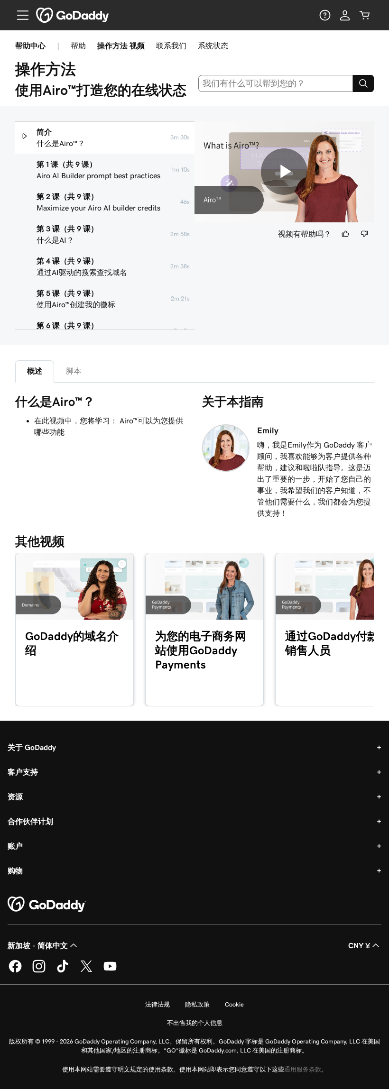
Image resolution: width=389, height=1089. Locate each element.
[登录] (345, 15)
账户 (15, 846)
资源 (15, 796)
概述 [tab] (34, 371)
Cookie (234, 1004)
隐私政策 (197, 1004)
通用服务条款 (302, 1069)
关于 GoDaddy (32, 747)
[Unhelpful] (364, 233)
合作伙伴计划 (30, 821)
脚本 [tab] (73, 371)
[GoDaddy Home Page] (47, 905)
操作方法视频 (121, 45)
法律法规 (157, 1004)
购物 (15, 870)
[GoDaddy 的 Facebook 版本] (15, 971)
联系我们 (171, 45)
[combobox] (276, 83)
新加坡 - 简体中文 (38, 945)
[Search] (363, 83)
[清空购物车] (364, 15)
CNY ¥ (359, 945)
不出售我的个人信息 (194, 1023)
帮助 (78, 45)
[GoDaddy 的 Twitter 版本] (86, 971)
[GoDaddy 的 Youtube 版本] (110, 971)
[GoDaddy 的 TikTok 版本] (62, 971)
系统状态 (213, 45)
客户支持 (23, 772)
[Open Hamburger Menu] (19, 15)
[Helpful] (345, 233)
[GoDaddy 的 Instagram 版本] (38, 971)
